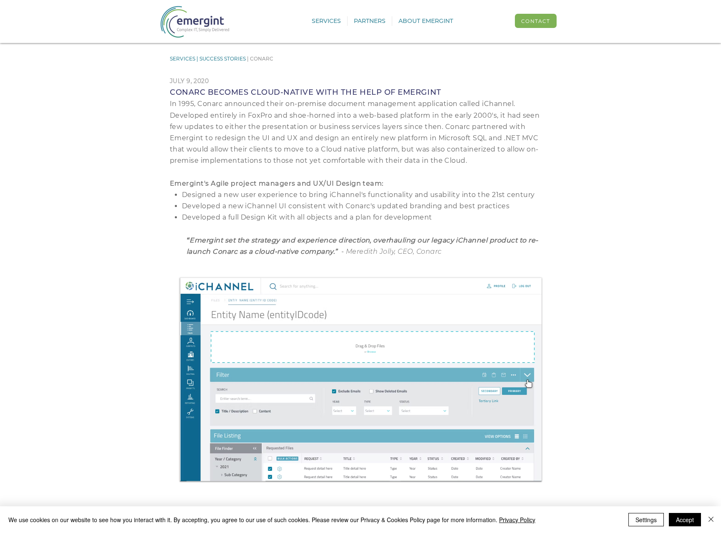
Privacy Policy (517, 519)
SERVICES (183, 59)
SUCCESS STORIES (223, 59)
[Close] (711, 519)
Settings (646, 519)
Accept (685, 519)
